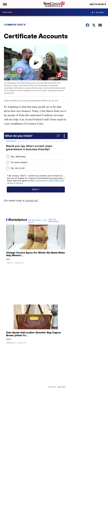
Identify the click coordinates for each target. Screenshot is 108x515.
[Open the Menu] (4, 4)
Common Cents (15, 24)
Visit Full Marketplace (54, 220)
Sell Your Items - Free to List (37, 221)
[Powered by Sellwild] (61, 387)
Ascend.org (31, 200)
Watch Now (97, 4)
